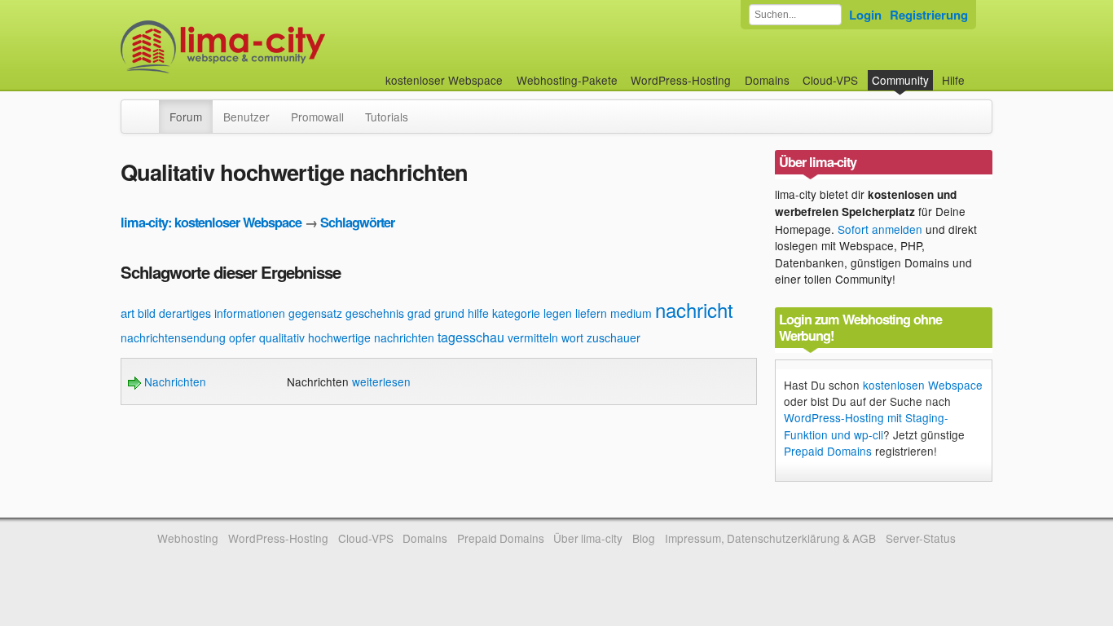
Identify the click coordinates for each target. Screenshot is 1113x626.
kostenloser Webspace (444, 80)
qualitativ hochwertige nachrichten (346, 337)
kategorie (516, 313)
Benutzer (246, 116)
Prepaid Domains (828, 451)
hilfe (478, 313)
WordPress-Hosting (681, 80)
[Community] (148, 108)
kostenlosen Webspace (923, 385)
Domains (767, 80)
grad (419, 313)
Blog (643, 538)
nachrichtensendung (173, 337)
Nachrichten (173, 381)
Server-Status (921, 538)
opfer (242, 337)
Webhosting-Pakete (567, 80)
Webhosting (187, 538)
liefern (591, 313)
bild (147, 313)
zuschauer (613, 337)
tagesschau (471, 337)
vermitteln (533, 337)
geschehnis (374, 313)
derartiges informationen (222, 313)
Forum (185, 116)
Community (900, 80)
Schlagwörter (357, 222)
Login (865, 15)
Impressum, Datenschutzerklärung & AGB (770, 538)
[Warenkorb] (978, 72)
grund (449, 313)
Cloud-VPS (830, 80)
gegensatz (315, 313)
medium (631, 313)
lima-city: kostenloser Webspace (211, 222)
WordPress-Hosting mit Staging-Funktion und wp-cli (866, 425)
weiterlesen (381, 381)
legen (557, 313)
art (127, 312)
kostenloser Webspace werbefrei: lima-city (284, 46)
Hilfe (953, 80)
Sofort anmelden (880, 229)
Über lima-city (587, 538)
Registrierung (929, 15)
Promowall (317, 116)
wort (572, 337)
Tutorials (386, 116)
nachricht (694, 309)
